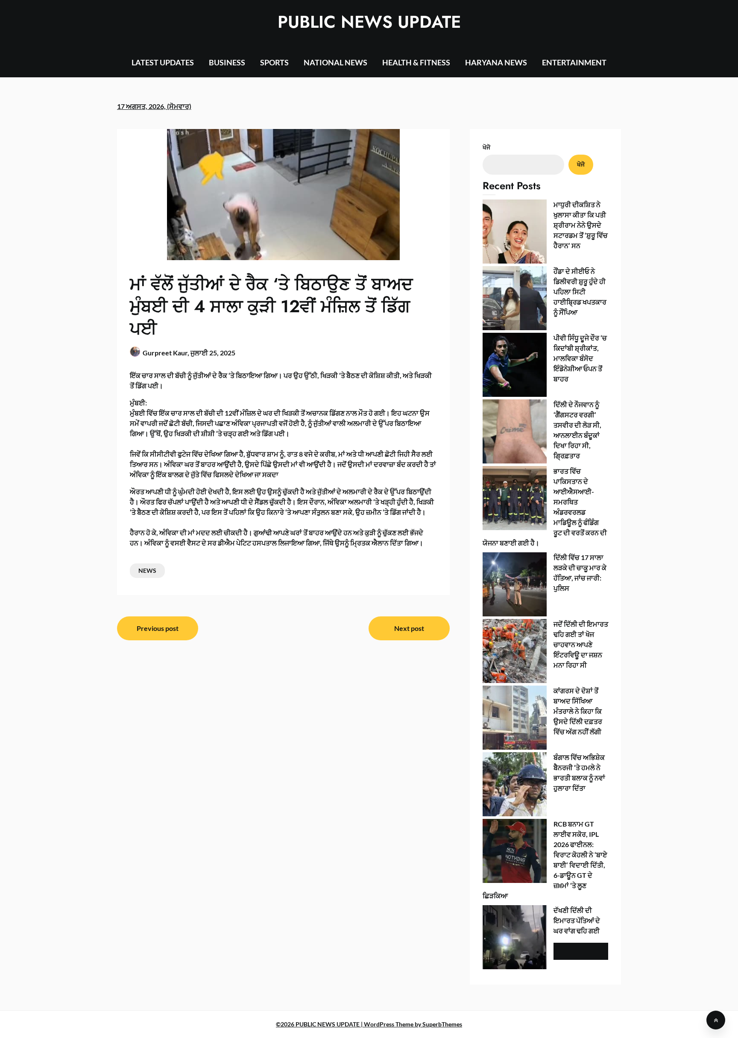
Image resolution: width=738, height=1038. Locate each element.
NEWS (147, 570)
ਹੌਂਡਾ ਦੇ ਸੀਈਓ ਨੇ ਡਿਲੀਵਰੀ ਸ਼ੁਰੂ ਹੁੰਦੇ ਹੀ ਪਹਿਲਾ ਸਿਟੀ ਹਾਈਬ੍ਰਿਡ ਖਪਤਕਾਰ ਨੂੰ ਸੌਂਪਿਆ (580, 291)
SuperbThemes (442, 1024)
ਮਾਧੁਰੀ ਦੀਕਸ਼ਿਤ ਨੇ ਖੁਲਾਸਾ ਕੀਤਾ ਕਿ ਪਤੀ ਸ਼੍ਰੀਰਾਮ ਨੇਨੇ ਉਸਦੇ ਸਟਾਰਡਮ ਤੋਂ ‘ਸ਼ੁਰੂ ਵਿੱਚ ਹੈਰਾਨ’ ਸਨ (581, 224)
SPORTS (274, 62)
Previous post (158, 628)
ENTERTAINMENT (574, 62)
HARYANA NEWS (496, 62)
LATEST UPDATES (163, 62)
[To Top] (715, 1020)
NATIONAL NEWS (335, 62)
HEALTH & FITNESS (416, 62)
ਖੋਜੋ (486, 147)
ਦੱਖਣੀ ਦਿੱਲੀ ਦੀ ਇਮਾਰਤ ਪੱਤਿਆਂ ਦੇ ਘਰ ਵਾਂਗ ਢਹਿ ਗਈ (577, 920)
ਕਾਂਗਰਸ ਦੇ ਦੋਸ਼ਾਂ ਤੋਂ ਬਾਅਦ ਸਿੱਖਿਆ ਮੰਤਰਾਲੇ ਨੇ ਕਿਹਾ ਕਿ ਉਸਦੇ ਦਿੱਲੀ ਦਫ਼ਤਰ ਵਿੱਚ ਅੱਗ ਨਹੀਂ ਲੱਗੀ (578, 711)
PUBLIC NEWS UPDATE (369, 22)
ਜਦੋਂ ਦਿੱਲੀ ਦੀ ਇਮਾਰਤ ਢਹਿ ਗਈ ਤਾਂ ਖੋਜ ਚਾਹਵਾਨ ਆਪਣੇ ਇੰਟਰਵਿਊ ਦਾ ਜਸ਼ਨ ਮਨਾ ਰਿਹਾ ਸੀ (581, 644)
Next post (409, 628)
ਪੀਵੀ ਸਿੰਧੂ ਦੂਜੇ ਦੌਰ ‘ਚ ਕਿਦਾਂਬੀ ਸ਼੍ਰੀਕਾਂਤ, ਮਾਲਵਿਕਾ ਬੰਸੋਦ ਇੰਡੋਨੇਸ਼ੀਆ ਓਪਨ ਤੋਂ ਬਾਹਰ (580, 358)
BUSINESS (227, 62)
